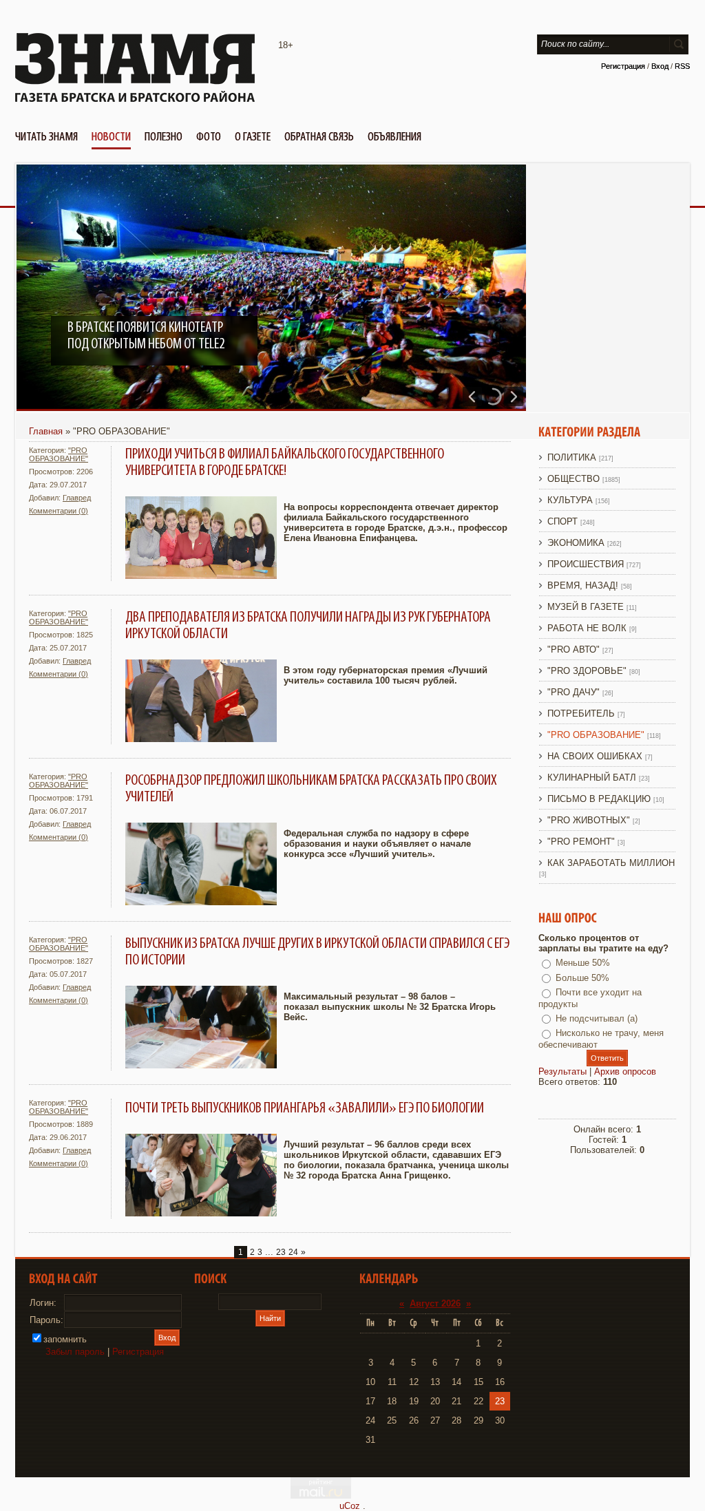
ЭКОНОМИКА (575, 543)
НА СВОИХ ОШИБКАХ (594, 756)
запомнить (65, 1339)
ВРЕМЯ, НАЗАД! (582, 585)
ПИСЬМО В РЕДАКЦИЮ (599, 799)
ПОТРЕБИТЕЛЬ (581, 713)
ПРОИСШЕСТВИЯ (585, 564)
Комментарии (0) (58, 511)
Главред (77, 498)
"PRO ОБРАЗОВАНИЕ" (58, 454)
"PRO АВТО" (573, 649)
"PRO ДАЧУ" (573, 692)
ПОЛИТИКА (571, 457)
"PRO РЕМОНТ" (581, 841)
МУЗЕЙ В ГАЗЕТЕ (585, 607)
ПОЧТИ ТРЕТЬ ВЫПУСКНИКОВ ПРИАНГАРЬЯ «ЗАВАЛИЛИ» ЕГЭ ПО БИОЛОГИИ (304, 1108)
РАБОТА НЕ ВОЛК (587, 628)
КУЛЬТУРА (570, 500)
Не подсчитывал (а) (597, 1018)
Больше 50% (582, 978)
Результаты (562, 1071)
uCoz (349, 1506)
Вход (660, 66)
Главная (46, 431)
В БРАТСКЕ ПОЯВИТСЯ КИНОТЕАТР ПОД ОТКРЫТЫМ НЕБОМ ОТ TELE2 (145, 335)
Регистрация (623, 66)
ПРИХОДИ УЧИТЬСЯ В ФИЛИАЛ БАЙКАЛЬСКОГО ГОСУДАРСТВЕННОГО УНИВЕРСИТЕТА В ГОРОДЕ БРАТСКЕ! (284, 462)
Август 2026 (435, 1303)
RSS (682, 66)
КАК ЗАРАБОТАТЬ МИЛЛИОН (611, 863)
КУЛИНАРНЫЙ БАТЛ (591, 777)
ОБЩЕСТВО (573, 479)
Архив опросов (625, 1071)
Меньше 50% (583, 963)
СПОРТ (562, 521)
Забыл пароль (75, 1351)
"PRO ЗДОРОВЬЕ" (587, 671)
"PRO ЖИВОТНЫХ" (588, 820)
